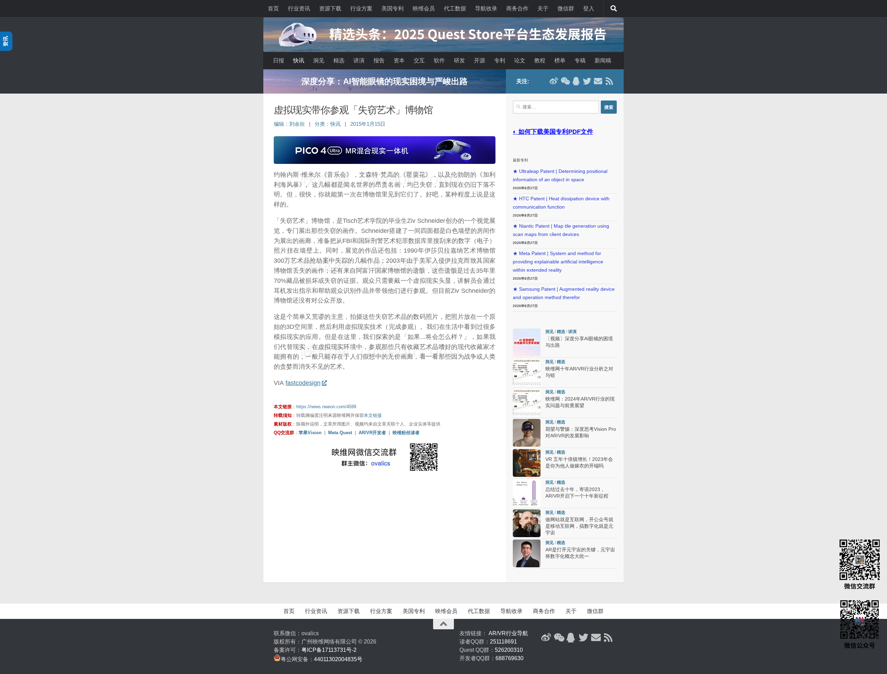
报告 (379, 60)
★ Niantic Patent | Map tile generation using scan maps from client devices (561, 230)
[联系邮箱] (598, 81)
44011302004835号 (338, 659)
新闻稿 (603, 60)
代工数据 (455, 8)
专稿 (580, 60)
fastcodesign (303, 382)
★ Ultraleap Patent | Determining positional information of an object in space (560, 175)
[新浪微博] (554, 81)
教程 (539, 60)
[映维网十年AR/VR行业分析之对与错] (527, 372)
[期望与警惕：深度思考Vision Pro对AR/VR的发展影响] (527, 433)
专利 (499, 60)
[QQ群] (576, 81)
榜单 (559, 60)
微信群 (565, 8)
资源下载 (330, 8)
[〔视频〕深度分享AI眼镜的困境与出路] (527, 342)
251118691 (503, 642)
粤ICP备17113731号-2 (329, 650)
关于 (542, 8)
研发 (459, 60)
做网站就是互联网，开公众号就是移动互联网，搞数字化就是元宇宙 (579, 526)
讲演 (359, 60)
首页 (273, 8)
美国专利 (392, 8)
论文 (519, 60)
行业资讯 (299, 8)
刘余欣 (297, 124)
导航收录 (486, 8)
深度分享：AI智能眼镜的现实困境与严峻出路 (384, 81)
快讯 (298, 60)
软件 (439, 60)
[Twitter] (587, 81)
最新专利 (520, 160)
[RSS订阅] (609, 81)
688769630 (509, 658)
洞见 (318, 60)
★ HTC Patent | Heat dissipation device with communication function (561, 203)
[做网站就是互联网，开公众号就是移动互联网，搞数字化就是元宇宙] (527, 523)
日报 (278, 60)
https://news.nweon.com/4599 (326, 406)
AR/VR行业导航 (508, 633)
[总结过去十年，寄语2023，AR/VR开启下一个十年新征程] (527, 493)
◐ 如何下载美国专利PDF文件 (553, 131)
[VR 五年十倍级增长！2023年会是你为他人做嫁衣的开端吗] (527, 463)
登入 (588, 8)
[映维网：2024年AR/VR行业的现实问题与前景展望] (527, 403)
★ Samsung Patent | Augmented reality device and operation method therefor (564, 293)
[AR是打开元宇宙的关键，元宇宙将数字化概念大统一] (527, 553)
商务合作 (517, 8)
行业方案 (361, 8)
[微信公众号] (565, 81)
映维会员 (424, 8)
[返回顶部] (443, 624)
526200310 (509, 650)
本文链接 (373, 415)
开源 (479, 60)
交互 (419, 60)
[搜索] (614, 8)
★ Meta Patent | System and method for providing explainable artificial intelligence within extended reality (558, 262)
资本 (399, 60)
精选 (338, 60)
